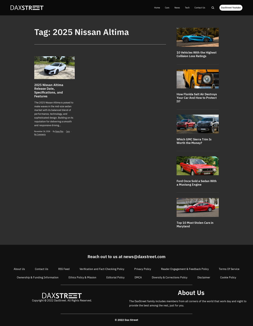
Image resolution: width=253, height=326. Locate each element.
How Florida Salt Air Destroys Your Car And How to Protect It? (197, 97)
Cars (167, 7)
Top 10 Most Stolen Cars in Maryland (195, 224)
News (177, 7)
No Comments (40, 134)
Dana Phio (59, 131)
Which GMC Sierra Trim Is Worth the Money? (194, 141)
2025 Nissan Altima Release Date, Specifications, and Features (48, 90)
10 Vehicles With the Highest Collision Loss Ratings (196, 54)
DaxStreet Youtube (231, 7)
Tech (187, 7)
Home (157, 7)
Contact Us (199, 7)
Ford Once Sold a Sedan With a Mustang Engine (197, 182)
